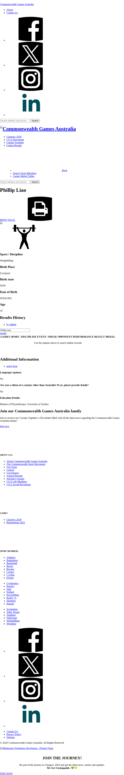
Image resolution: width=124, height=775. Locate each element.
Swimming (12, 609)
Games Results (14, 145)
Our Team (11, 467)
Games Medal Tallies (23, 176)
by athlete (11, 324)
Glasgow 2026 (13, 136)
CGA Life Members (16, 481)
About (9, 9)
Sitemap (10, 737)
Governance (12, 473)
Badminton (12, 560)
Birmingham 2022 (15, 522)
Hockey (10, 586)
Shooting (11, 600)
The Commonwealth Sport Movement (25, 464)
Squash (10, 603)
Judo (8, 589)
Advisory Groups (15, 478)
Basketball (11, 563)
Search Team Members (24, 173)
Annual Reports (14, 475)
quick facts (11, 366)
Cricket (10, 572)
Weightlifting (13, 620)
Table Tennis (13, 612)
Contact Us (12, 12)
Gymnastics (12, 583)
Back (64, 170)
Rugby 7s (11, 597)
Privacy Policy (13, 734)
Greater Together (15, 142)
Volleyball (11, 618)
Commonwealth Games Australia (17, 4)
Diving (10, 577)
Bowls (9, 566)
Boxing (10, 569)
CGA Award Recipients (18, 484)
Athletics (11, 557)
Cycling (10, 575)
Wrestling (11, 623)
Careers (10, 470)
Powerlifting (12, 595)
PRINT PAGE (8, 220)
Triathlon (11, 615)
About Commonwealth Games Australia (26, 461)
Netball (10, 592)
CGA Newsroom (15, 139)
